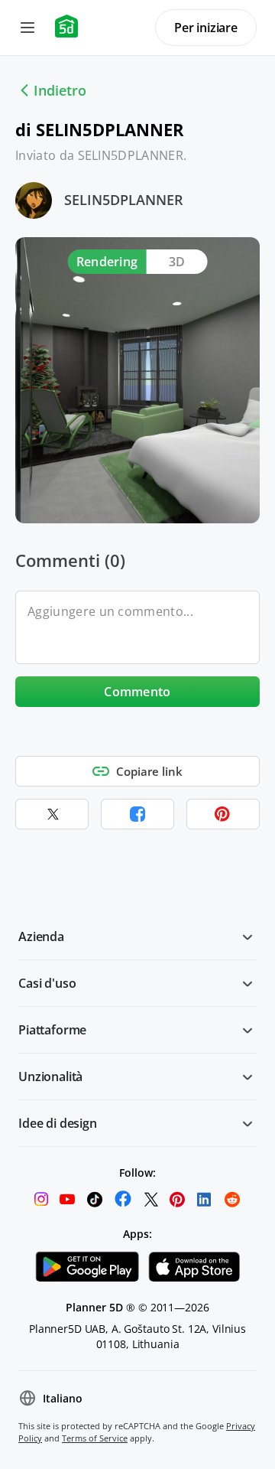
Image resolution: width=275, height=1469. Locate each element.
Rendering (107, 261)
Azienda (41, 936)
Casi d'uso (47, 983)
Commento (137, 691)
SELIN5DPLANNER (123, 200)
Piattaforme (52, 1029)
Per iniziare (206, 27)
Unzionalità (50, 1076)
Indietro (60, 90)
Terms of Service (95, 1438)
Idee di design (57, 1123)
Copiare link (149, 771)
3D (177, 261)
